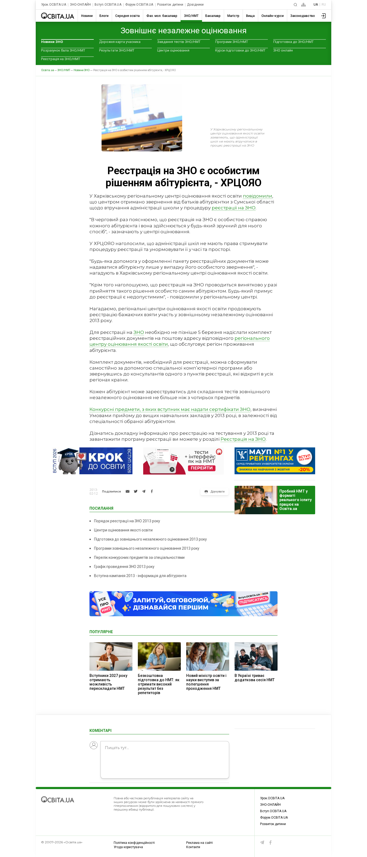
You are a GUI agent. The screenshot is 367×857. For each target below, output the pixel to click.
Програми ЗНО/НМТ (231, 42)
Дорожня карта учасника (120, 42)
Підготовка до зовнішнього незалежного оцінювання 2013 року (150, 539)
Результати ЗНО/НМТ (116, 50)
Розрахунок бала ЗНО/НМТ (63, 50)
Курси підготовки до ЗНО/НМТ (240, 50)
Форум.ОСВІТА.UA (139, 4)
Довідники (195, 4)
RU (324, 4)
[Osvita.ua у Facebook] (270, 842)
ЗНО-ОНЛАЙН (80, 4)
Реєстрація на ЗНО (243, 439)
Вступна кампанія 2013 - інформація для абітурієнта (140, 576)
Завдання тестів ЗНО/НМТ (178, 42)
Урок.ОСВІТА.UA (53, 4)
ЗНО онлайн (283, 50)
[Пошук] (295, 4)
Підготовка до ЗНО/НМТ (293, 42)
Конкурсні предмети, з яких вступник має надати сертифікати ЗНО (169, 409)
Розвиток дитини (170, 4)
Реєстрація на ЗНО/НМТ (60, 59)
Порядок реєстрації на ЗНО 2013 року (127, 521)
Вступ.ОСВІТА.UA (108, 4)
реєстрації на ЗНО (234, 207)
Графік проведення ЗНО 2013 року (124, 566)
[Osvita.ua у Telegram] (262, 842)
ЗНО (139, 332)
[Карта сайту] (303, 4)
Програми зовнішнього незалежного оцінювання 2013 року (146, 548)
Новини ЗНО (52, 42)
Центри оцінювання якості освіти (123, 530)
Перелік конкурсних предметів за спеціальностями (139, 557)
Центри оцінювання (173, 50)
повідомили (257, 196)
